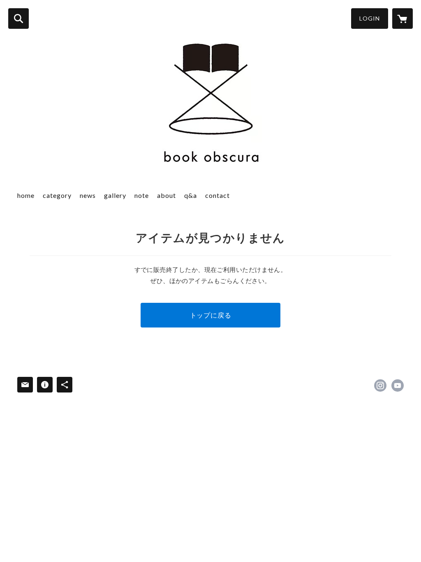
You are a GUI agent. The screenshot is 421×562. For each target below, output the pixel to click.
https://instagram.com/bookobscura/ (380, 385)
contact (217, 195)
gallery (115, 195)
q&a (190, 195)
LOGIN (369, 18)
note (141, 195)
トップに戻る (210, 315)
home (26, 195)
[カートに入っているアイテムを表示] (402, 18)
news (88, 195)
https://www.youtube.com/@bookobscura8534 (397, 385)
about (166, 195)
